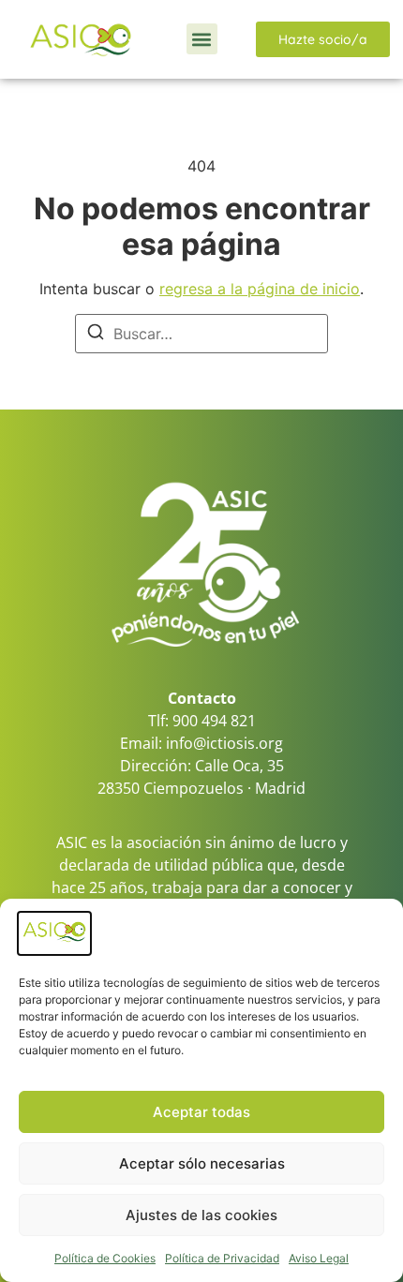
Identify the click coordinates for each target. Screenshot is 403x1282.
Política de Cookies (105, 1258)
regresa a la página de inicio (259, 288)
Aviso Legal (319, 1258)
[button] (202, 38)
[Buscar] (95, 334)
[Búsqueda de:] (201, 333)
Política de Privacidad (222, 1258)
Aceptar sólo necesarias (202, 1163)
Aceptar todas (201, 1112)
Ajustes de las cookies (201, 1215)
